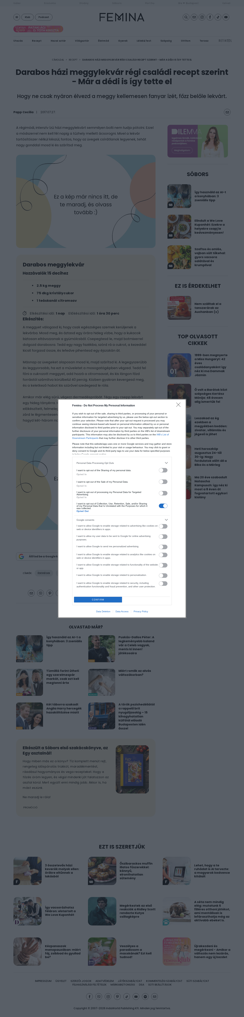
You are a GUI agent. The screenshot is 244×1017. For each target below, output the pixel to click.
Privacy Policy (141, 611)
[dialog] (122, 508)
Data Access (122, 611)
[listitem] (122, 463)
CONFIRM (98, 599)
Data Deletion (103, 611)
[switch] (163, 470)
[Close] (179, 406)
